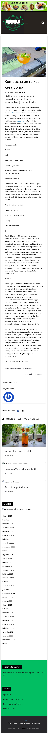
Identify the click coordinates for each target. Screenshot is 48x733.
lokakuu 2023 (7, 643)
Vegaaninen (20, 121)
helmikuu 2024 (8, 628)
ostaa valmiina (15, 113)
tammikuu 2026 (8, 543)
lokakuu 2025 (7, 551)
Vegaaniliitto (6, 695)
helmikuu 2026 (8, 539)
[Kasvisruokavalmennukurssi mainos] (16, 509)
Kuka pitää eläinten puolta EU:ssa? (19, 369)
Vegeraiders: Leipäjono (34, 374)
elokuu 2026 (7, 516)
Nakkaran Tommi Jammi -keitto (21, 469)
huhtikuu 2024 (7, 620)
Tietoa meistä (12, 723)
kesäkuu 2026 (7, 523)
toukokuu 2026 (8, 527)
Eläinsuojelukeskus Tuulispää (12, 704)
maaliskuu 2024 (8, 624)
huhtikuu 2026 (7, 531)
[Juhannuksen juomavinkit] (23, 426)
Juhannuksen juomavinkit (18, 451)
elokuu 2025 (7, 558)
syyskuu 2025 (7, 554)
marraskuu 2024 (8, 593)
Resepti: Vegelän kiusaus (17, 487)
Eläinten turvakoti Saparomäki (13, 699)
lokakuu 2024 (7, 597)
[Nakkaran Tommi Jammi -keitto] (15, 464)
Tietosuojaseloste (24, 723)
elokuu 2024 (7, 605)
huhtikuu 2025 (7, 574)
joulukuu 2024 (7, 589)
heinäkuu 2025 (8, 562)
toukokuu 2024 (8, 616)
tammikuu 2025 (8, 585)
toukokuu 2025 (8, 570)
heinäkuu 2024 (8, 609)
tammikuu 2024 (8, 632)
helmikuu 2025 (8, 582)
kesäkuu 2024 (7, 612)
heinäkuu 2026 (8, 520)
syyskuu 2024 (7, 601)
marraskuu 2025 (8, 547)
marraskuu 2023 (8, 640)
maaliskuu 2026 (8, 535)
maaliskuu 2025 (8, 578)
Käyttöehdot (36, 723)
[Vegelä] (13, 23)
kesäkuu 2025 (7, 566)
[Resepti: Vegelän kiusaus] (10, 482)
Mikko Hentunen (20, 92)
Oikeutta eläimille (8, 708)
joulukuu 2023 (7, 636)
